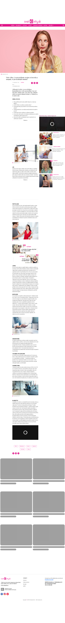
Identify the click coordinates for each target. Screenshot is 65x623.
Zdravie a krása (37, 25)
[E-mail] (34, 83)
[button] (63, 25)
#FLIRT (16, 446)
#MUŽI (28, 446)
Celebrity (18, 25)
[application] (52, 124)
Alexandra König (16, 86)
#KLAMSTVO (22, 446)
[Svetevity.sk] (32, 21)
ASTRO (45, 25)
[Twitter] (37, 83)
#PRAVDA (34, 446)
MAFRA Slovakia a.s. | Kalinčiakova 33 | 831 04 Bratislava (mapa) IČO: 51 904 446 (53, 583)
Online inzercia (26, 582)
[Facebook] (32, 83)
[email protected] (49, 579)
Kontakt (24, 584)
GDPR (24, 586)
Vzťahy (25, 25)
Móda (12, 25)
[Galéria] (32, 51)
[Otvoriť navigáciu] (2, 25)
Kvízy (30, 25)
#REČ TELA (22, 449)
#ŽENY (29, 449)
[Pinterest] (7, 594)
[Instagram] (5, 594)
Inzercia (24, 580)
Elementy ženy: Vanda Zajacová (47, 115)
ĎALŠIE (50, 25)
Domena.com (40, 599)
